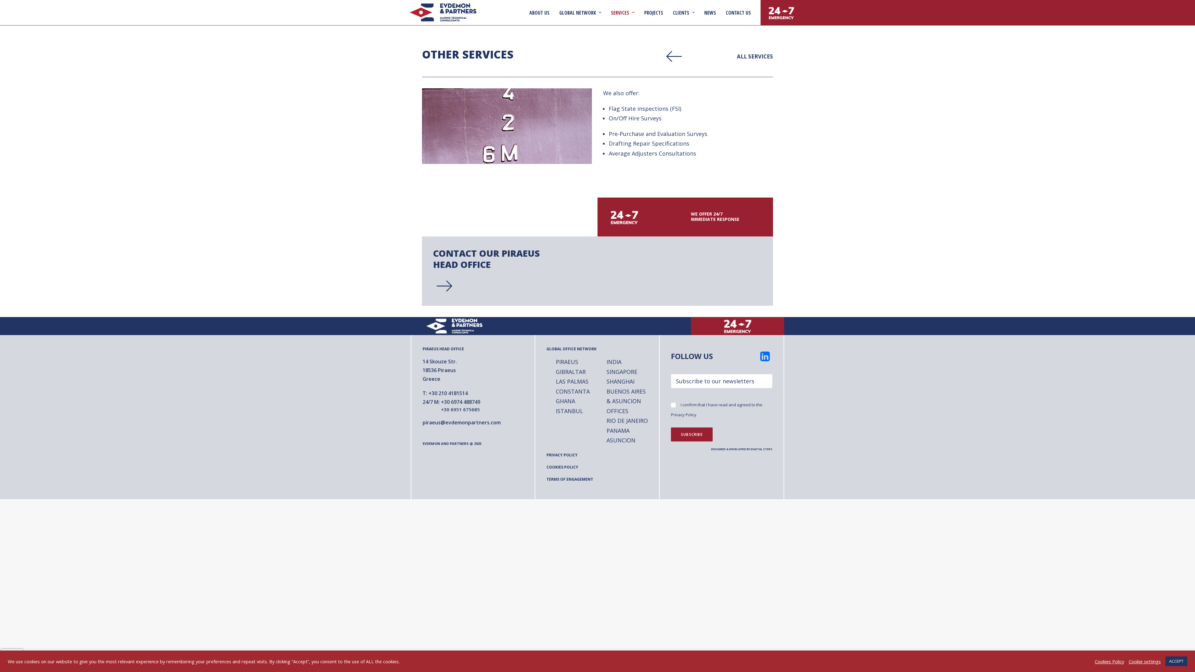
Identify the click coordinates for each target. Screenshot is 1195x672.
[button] (765, 359)
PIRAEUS (567, 362)
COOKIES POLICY (562, 467)
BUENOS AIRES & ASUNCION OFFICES (626, 401)
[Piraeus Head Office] (586, 271)
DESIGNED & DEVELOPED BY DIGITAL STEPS (741, 449)
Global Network (577, 12)
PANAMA (618, 430)
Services (620, 12)
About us (539, 12)
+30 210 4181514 (448, 393)
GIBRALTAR (571, 372)
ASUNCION (621, 440)
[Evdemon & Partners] (443, 12)
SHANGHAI (621, 381)
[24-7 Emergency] (685, 217)
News (710, 12)
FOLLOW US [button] (692, 356)
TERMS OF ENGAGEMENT (569, 479)
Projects (653, 12)
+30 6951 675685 (460, 409)
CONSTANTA (573, 391)
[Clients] (712, 57)
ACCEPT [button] (1176, 661)
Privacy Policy (683, 415)
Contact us (738, 12)
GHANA (565, 401)
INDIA (614, 362)
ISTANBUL (569, 411)
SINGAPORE (622, 372)
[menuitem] (541, 12)
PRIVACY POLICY (562, 455)
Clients (681, 12)
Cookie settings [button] (1145, 661)
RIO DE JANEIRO (627, 420)
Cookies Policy (1109, 661)
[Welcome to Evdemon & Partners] (457, 326)
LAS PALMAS (572, 381)
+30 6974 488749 (460, 402)
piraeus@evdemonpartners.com (462, 422)
